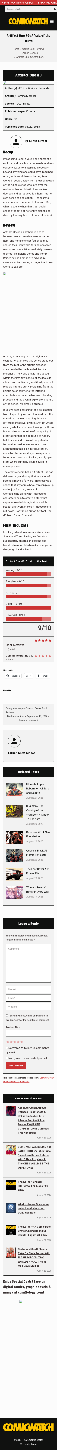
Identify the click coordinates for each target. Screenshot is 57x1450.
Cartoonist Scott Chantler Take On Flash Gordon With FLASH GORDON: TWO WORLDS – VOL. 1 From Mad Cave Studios (34, 1257)
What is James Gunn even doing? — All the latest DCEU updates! (33, 1208)
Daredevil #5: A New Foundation (38, 834)
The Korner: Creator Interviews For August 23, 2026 (33, 1186)
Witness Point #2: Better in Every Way (37, 889)
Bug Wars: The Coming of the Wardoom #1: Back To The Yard (37, 812)
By (15, 716)
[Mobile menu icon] (52, 21)
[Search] (55, 9)
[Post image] (14, 789)
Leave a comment (28, 720)
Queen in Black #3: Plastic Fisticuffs (37, 852)
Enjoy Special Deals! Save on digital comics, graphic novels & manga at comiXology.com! (27, 1286)
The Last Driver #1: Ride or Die (37, 871)
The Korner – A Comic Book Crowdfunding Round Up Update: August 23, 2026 (34, 1231)
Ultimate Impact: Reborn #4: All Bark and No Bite (37, 788)
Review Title (13, 1027)
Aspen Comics (26, 708)
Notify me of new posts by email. (28, 1058)
